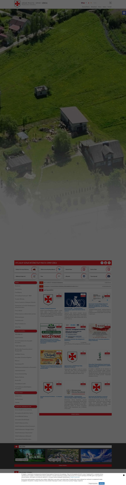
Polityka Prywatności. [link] (75, 477)
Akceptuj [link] (102, 483)
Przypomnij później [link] (93, 483)
